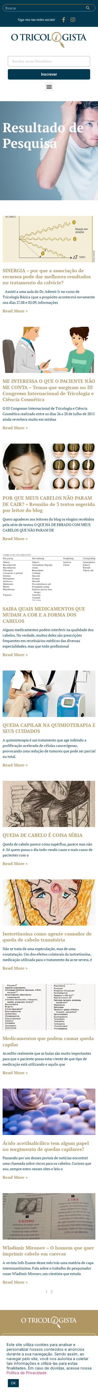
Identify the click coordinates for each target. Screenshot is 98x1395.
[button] (49, 86)
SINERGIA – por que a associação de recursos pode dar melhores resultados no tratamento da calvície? (47, 276)
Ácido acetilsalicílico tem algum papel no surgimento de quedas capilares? (46, 1146)
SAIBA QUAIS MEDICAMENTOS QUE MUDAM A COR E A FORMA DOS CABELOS (44, 615)
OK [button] (13, 1383)
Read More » (15, 311)
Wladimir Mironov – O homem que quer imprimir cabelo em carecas (48, 1251)
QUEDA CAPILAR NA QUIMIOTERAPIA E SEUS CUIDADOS (49, 728)
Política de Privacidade (27, 1372)
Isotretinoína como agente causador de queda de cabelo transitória (47, 937)
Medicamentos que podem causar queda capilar (48, 1041)
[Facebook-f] (63, 20)
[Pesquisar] (87, 7)
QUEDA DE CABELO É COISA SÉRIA (43, 835)
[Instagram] (73, 20)
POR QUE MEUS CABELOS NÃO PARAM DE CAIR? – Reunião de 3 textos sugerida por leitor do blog (49, 504)
